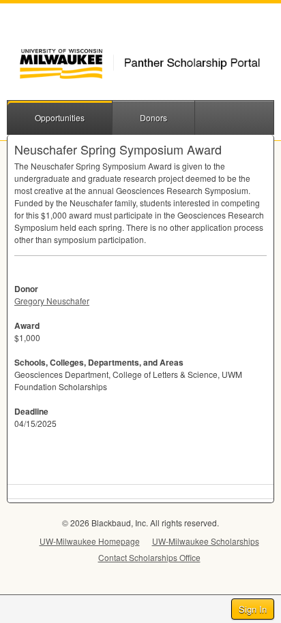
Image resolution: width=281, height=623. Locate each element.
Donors (153, 117)
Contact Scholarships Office (149, 557)
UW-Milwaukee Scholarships (205, 541)
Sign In (253, 609)
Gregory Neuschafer (51, 300)
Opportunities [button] (60, 117)
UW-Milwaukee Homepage (90, 541)
